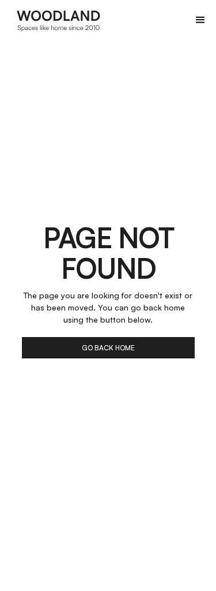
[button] (200, 20)
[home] (59, 20)
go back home (108, 347)
